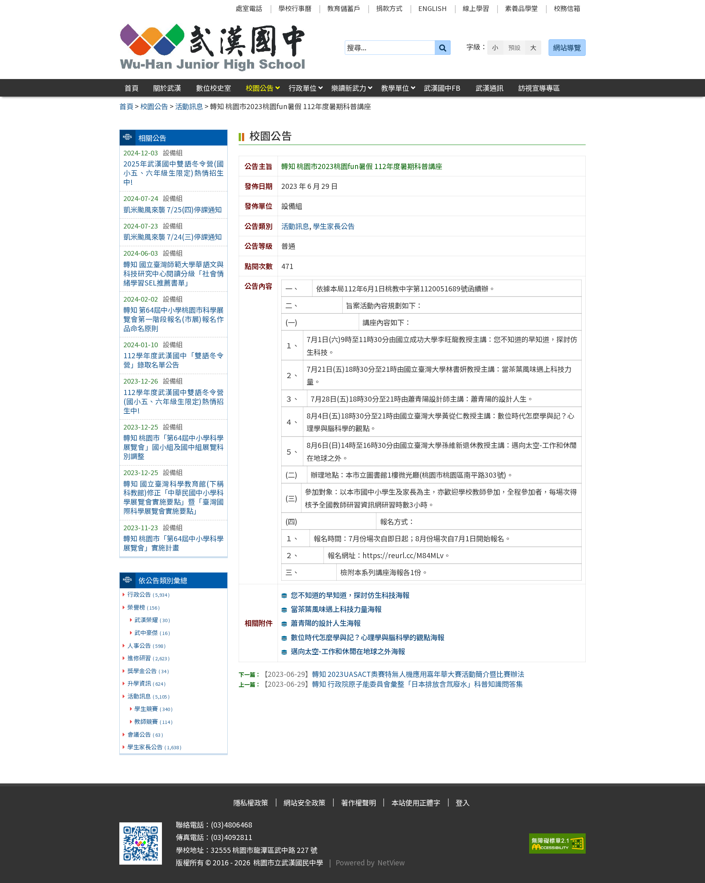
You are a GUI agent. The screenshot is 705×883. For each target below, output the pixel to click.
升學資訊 (146, 683)
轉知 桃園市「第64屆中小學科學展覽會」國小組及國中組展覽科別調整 (173, 446)
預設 (514, 47)
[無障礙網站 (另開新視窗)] (557, 843)
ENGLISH (432, 8)
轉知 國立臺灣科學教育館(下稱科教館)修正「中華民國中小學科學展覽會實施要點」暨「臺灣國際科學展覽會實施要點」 (173, 497)
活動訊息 (148, 696)
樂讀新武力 (348, 88)
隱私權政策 (250, 802)
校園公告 (260, 88)
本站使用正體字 (415, 802)
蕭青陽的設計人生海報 (326, 623)
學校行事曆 (294, 8)
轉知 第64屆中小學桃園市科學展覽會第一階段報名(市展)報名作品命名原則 (173, 319)
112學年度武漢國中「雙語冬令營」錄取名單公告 (173, 360)
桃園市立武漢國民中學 (286, 862)
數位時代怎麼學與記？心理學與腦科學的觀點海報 (367, 637)
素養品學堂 (521, 8)
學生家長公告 (154, 746)
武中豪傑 (152, 632)
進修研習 (148, 657)
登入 (463, 802)
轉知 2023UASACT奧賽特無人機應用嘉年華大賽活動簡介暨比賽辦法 (392, 674)
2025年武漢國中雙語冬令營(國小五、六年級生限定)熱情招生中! (173, 172)
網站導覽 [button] (567, 47)
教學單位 (395, 88)
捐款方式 (389, 8)
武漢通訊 (489, 88)
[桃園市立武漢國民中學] (212, 47)
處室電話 (249, 8)
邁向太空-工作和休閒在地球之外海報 (348, 651)
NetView (391, 862)
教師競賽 (153, 721)
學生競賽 (153, 708)
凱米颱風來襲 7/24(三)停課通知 (172, 236)
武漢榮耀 (152, 619)
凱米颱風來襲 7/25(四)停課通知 (172, 209)
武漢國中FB (442, 88)
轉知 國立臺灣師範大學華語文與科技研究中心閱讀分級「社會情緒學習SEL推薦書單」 (173, 273)
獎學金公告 (148, 670)
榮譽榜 (143, 607)
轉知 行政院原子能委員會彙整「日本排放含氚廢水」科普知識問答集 (392, 684)
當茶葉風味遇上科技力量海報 (336, 609)
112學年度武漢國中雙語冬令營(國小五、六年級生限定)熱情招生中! (173, 401)
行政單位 (303, 88)
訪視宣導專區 (539, 88)
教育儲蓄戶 (343, 8)
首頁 (131, 88)
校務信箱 (567, 8)
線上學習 (476, 8)
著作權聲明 (358, 802)
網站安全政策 (304, 802)
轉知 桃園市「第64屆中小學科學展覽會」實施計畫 (173, 543)
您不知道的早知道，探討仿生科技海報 (350, 595)
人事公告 (146, 645)
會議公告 (145, 734)
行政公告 (148, 594)
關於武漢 (167, 88)
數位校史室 (213, 88)
